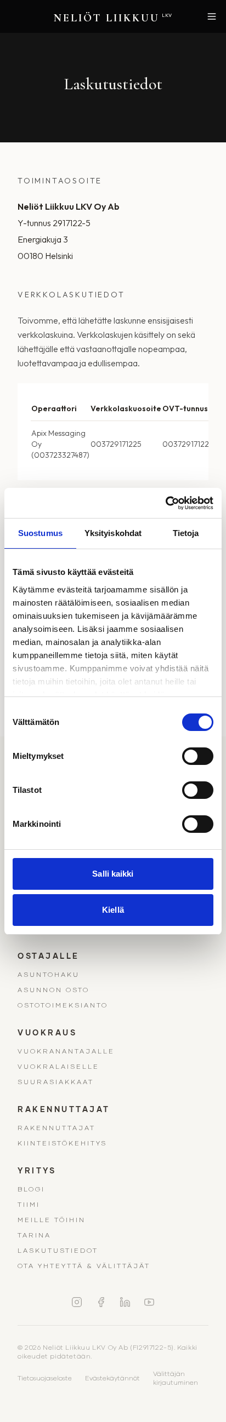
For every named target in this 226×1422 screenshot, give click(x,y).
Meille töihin (52, 1220)
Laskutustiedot (58, 1250)
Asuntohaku (49, 974)
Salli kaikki (112, 873)
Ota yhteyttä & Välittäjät (84, 1266)
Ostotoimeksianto (63, 1005)
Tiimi (29, 1204)
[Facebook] (100, 1302)
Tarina (34, 1235)
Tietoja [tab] (186, 533)
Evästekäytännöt (112, 1378)
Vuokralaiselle (58, 1066)
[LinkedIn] (125, 1302)
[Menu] (211, 16)
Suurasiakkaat (56, 1082)
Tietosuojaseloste (45, 1378)
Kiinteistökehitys (62, 1143)
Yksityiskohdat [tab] (113, 533)
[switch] (197, 756)
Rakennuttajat (56, 1128)
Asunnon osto (53, 990)
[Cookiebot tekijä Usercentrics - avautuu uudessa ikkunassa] (165, 503)
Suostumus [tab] (40, 533)
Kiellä (113, 909)
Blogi (31, 1189)
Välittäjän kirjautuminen (175, 1377)
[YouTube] (149, 1302)
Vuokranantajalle (66, 1051)
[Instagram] (76, 1302)
